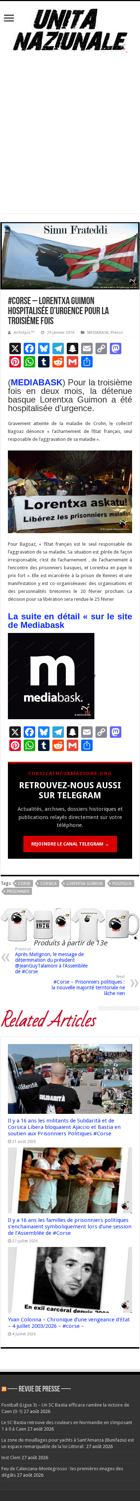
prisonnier (18, 891)
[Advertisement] (70, 143)
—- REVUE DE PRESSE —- (39, 1389)
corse (24, 883)
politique (122, 883)
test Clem (10, 1457)
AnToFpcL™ (24, 332)
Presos (117, 332)
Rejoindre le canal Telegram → (70, 844)
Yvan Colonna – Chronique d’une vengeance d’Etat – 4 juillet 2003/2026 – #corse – (69, 1322)
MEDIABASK (97, 332)
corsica (48, 883)
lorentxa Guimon (84, 883)
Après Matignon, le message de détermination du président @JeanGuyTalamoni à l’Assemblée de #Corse (51, 960)
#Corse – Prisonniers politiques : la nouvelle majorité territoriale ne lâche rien (88, 985)
